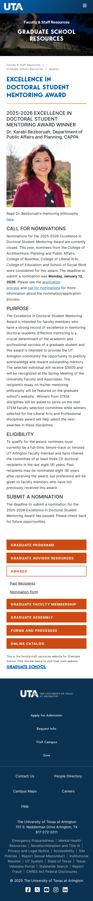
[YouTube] (46, 889)
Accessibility (64, 851)
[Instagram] (55, 889)
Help (25, 806)
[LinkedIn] (65, 889)
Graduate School (26, 666)
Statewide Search (53, 866)
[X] (37, 889)
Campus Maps (25, 791)
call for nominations (44, 288)
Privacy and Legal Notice (28, 851)
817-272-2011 (47, 832)
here (10, 219)
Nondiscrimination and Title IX (55, 845)
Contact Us (25, 776)
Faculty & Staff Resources (46, 22)
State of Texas (59, 861)
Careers (68, 791)
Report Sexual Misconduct (43, 856)
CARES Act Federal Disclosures (51, 871)
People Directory (68, 776)
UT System (34, 861)
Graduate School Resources (24, 69)
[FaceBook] (28, 889)
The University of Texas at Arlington (46, 822)
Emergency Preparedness (33, 840)
